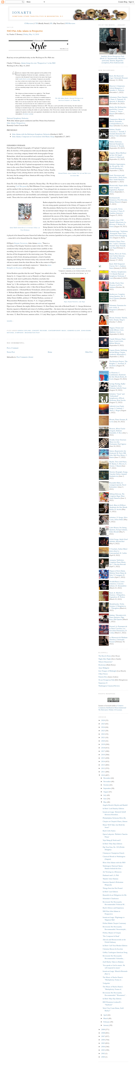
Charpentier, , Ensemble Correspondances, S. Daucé (117, 122)
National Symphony (15, 332)
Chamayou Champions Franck (113, 853)
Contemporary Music (57, 330)
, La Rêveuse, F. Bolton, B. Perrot (117, 223)
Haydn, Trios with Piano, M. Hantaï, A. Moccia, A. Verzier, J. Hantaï (118, 464)
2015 (103, 758)
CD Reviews (28, 23)
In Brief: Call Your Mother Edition (115, 946)
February (106, 1022)
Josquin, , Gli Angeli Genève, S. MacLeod (117, 155)
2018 (103, 748)
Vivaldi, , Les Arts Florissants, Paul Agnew (117, 442)
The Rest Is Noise (104, 656)
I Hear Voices (103, 674)
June (105, 799)
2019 (103, 744)
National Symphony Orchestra (17, 118)
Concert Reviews (39, 330)
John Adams (86, 330)
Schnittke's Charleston (111, 898)
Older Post (89, 352)
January (106, 1025)
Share (9, 321)
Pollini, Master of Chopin (112, 933)
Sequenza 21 (103, 683)
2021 (103, 737)
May (105, 802)
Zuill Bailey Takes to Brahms (113, 962)
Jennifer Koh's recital (24, 79)
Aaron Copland (24, 330)
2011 (103, 772)
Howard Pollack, (74, 174)
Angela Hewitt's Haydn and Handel (115, 805)
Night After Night (104, 659)
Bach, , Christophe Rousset (118, 77)
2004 (103, 1047)
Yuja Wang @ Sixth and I (112, 840)
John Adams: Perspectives (16, 123)
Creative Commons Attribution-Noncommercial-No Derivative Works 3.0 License (112, 708)
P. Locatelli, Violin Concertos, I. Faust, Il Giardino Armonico (116, 211)
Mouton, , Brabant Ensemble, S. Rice (117, 431)
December (107, 778)
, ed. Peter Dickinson (25, 229)
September (107, 788)
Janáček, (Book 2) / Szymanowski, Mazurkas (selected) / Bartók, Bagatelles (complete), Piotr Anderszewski (112, 59)
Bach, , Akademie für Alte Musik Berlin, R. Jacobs (118, 507)
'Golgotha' (106, 983)
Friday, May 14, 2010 (31, 34)
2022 (103, 734)
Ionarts (22, 12)
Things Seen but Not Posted (112, 888)
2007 (103, 1036)
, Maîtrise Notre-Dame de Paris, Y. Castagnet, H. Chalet (117, 574)
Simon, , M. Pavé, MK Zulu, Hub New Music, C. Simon (118, 454)
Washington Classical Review (109, 686)
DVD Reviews (70, 23)
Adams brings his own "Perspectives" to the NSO (38, 63)
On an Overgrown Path (106, 680)
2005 (103, 1043)
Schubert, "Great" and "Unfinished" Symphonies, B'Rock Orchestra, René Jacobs (117, 397)
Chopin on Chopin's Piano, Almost (115, 821)
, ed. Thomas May (69, 99)
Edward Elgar (74, 330)
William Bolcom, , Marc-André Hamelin (117, 496)
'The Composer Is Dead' (111, 936)
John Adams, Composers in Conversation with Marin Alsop (33, 136)
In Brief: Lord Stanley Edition (113, 808)
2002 (103, 1053)
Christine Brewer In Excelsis (113, 949)
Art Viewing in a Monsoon (112, 872)
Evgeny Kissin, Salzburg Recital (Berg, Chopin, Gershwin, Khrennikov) (118, 352)
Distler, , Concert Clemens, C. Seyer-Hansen (117, 110)
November (107, 781)
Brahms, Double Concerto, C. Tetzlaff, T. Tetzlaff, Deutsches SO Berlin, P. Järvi (117, 132)
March (105, 1018)
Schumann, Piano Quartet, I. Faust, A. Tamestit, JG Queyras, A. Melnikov (118, 99)
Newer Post (11, 352)
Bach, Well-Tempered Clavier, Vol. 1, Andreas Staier (117, 266)
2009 (103, 1029)
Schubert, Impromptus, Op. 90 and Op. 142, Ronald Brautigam (117, 166)
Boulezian (102, 665)
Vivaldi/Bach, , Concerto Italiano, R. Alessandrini (117, 584)
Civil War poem (21, 186)
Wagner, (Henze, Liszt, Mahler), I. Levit (116, 330)
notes (39, 243)
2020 (103, 741)
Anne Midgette (103, 668)
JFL (51, 23)
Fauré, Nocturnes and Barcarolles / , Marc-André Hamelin (118, 177)
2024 (103, 727)
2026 (103, 720)
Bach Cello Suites (109, 831)
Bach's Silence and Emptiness (113, 908)
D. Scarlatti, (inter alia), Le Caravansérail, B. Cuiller (118, 551)
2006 (103, 1040)
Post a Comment (12, 348)
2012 (103, 768)
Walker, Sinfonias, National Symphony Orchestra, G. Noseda (116, 144)
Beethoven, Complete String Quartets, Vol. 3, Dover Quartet (117, 296)
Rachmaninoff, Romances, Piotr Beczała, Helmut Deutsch (118, 200)
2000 (103, 1057)
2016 (103, 755)
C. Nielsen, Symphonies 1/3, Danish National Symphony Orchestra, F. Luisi (117, 275)
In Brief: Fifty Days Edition (112, 844)
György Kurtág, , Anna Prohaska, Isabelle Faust (117, 386)
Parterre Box (102, 677)
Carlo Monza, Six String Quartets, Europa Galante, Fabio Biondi (118, 530)
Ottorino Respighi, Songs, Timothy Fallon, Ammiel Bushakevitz (118, 474)
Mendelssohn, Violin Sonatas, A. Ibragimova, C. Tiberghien (117, 606)
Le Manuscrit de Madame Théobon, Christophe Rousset (118, 639)
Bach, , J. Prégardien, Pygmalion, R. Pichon (117, 595)
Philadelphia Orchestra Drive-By (114, 818)
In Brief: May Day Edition (112, 999)
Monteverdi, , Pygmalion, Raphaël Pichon (118, 188)
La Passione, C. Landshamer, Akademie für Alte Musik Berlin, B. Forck (118, 376)
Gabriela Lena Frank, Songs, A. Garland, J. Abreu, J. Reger (116, 408)
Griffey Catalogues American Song (115, 952)
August (106, 792)
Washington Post (32, 332)
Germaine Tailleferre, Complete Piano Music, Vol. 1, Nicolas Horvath (117, 562)
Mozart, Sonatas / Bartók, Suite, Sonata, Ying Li (118, 319)
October (106, 785)
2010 (103, 775)
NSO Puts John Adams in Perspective (25, 30)
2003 (103, 1050)
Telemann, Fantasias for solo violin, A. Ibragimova (117, 307)
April (105, 1015)
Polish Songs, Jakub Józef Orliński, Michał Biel (118, 540)
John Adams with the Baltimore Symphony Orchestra (31, 134)
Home (50, 352)
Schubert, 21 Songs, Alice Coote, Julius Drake (118, 518)
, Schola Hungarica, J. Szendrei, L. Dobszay (117, 88)
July (105, 795)
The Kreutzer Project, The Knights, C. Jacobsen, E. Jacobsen (118, 363)
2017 (103, 751)
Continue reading (28, 114)
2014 (103, 761)
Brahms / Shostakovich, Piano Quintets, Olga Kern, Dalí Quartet (117, 617)
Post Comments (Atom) (25, 357)
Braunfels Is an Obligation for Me (115, 895)
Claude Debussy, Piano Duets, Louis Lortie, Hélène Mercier (117, 341)
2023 (103, 731)
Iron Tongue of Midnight (107, 671)
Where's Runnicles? (105, 662)
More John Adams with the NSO (114, 863)
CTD (36, 23)
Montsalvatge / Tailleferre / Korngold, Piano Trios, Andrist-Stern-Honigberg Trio (118, 234)
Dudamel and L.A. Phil (111, 875)
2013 (103, 765)
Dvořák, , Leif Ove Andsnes (116, 285)
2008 (103, 1033)
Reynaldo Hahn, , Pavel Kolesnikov (117, 485)
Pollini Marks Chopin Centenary (114, 923)
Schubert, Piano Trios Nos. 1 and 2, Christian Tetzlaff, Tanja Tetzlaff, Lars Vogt (117, 244)
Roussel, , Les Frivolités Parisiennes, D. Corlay (118, 629)
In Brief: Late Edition (110, 892)
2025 (103, 724)
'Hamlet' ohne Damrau (110, 879)
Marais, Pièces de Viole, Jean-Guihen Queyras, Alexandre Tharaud (117, 256)
